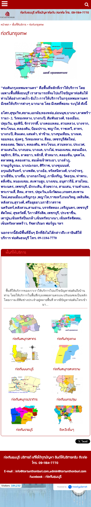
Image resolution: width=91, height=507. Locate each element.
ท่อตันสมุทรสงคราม (66, 369)
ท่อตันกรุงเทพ (66, 339)
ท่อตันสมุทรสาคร (24, 339)
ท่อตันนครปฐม (67, 399)
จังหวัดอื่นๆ (66, 430)
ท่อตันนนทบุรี (24, 369)
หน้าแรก (5, 25)
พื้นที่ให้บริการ (19, 25)
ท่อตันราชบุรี (24, 430)
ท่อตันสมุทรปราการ (24, 399)
